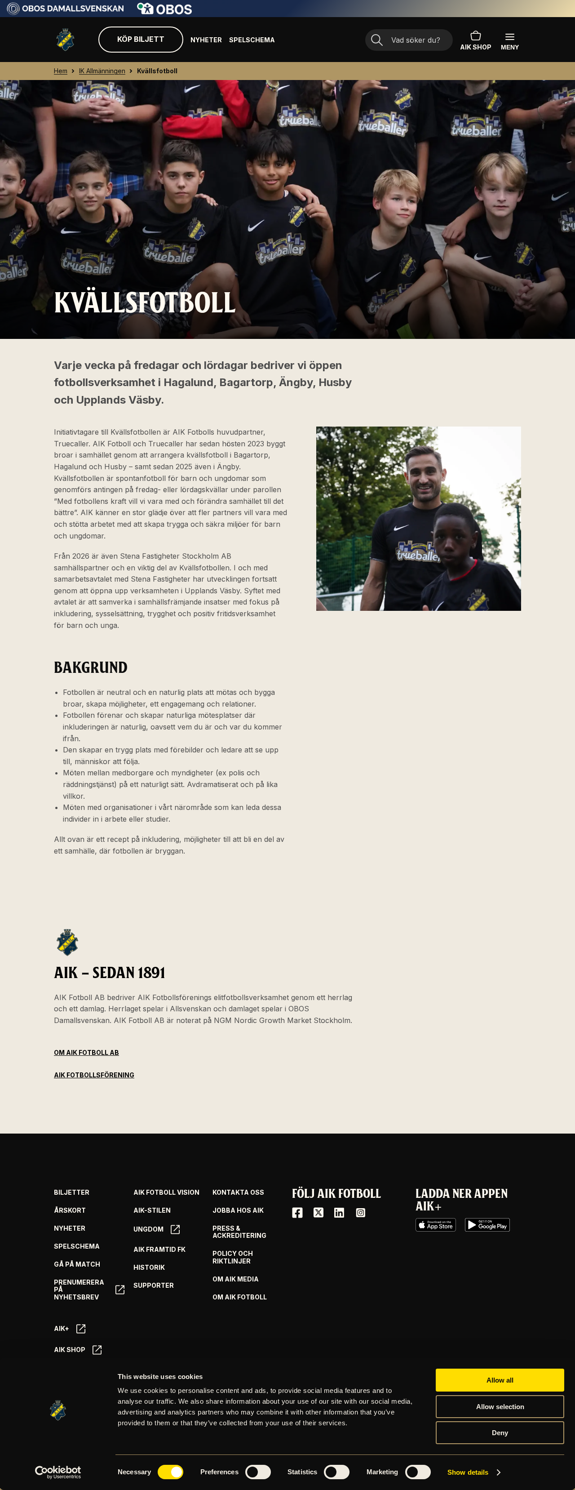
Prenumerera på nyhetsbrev (79, 1290)
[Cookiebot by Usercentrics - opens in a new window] (58, 1472)
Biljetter (71, 1192)
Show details (467, 1472)
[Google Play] (487, 1225)
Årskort (70, 1210)
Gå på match (77, 1264)
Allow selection (500, 1406)
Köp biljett (140, 39)
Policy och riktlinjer (232, 1257)
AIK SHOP (475, 47)
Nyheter (206, 40)
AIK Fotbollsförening (94, 1075)
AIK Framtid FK (159, 1249)
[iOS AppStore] (436, 1225)
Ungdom (148, 1229)
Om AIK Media (235, 1279)
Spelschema (252, 40)
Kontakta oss (238, 1192)
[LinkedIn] (339, 1212)
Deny (500, 1433)
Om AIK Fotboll (239, 1297)
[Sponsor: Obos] (164, 11)
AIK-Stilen (152, 1210)
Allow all (500, 1380)
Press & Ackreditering (239, 1232)
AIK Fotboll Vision (166, 1192)
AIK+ (61, 1328)
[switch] (258, 1472)
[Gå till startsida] (65, 39)
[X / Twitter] (318, 1212)
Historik (149, 1267)
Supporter (153, 1285)
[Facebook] (297, 1212)
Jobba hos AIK (238, 1210)
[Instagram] (360, 1212)
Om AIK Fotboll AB (86, 1052)
